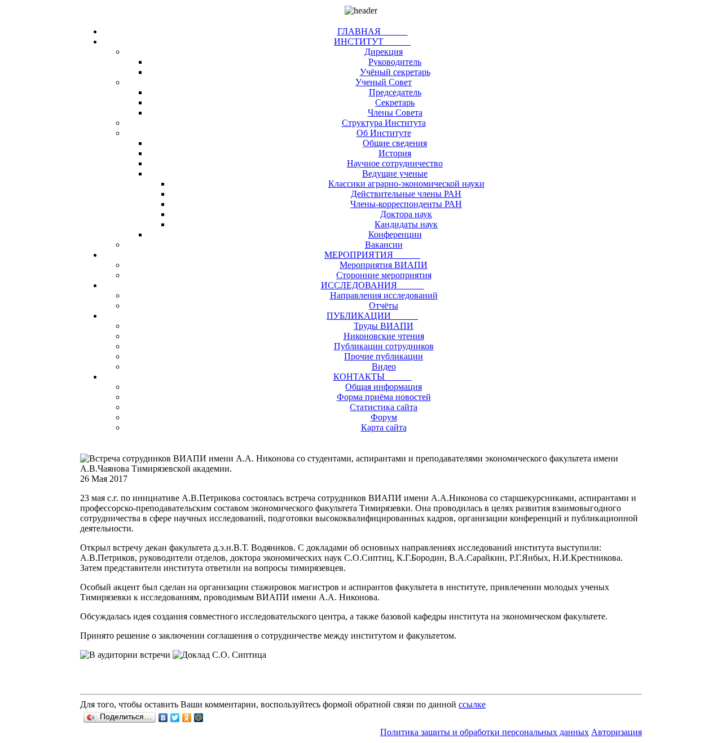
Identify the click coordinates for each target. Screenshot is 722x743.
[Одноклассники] (187, 717)
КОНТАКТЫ (372, 376)
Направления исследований (384, 295)
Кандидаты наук (406, 224)
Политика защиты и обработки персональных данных (484, 732)
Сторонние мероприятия (384, 275)
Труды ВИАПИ (383, 326)
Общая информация (383, 387)
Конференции (395, 234)
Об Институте (383, 133)
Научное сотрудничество (395, 163)
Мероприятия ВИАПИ (384, 265)
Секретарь (395, 102)
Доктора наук (406, 214)
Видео (384, 366)
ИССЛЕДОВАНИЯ (372, 285)
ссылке (472, 704)
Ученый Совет (383, 82)
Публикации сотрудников (384, 346)
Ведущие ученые (395, 173)
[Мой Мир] (199, 717)
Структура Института (384, 123)
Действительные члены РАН (406, 194)
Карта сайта (384, 427)
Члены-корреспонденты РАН (406, 204)
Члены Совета (395, 112)
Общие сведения (395, 143)
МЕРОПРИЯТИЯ (372, 255)
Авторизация (616, 732)
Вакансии (384, 244)
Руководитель (394, 62)
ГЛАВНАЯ (372, 31)
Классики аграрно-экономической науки (406, 183)
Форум (384, 417)
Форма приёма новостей (384, 397)
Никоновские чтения (384, 336)
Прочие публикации (383, 356)
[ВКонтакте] (163, 717)
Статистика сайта (383, 407)
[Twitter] (175, 717)
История (394, 153)
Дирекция (383, 51)
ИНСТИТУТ (372, 41)
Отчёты (383, 305)
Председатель (395, 92)
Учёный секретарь (395, 72)
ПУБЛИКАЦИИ (372, 315)
